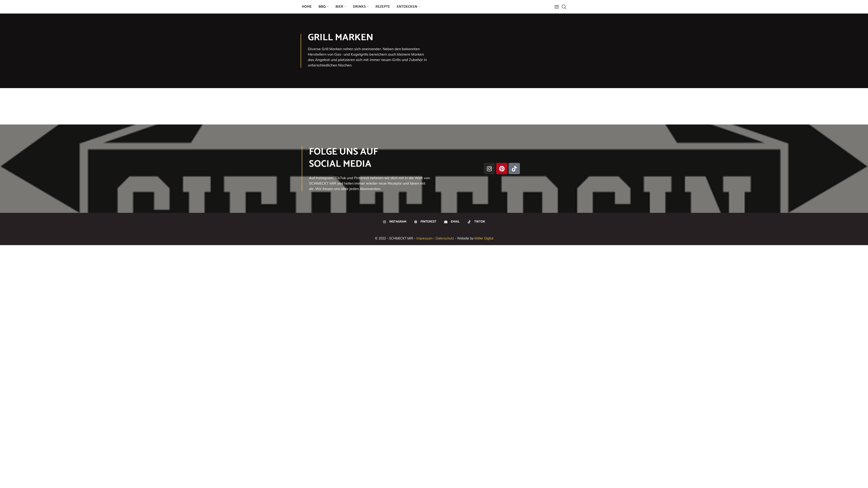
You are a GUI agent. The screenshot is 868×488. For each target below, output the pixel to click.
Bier (339, 7)
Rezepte (382, 7)
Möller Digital (483, 238)
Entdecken (407, 7)
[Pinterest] (501, 168)
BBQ (322, 7)
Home (307, 7)
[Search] (564, 6)
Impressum (424, 238)
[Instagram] (489, 168)
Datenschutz (445, 238)
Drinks (359, 7)
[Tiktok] (514, 168)
